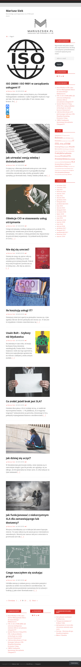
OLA (66, 151)
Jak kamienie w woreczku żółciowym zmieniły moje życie (64, 627)
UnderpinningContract (68, 168)
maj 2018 (60, 218)
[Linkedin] (7, 113)
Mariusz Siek (14, 11)
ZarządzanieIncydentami (62, 172)
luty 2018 (60, 224)
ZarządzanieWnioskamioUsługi (61, 174)
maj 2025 (60, 189)
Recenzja (71, 159)
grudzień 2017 (61, 228)
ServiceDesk (57, 162)
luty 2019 (60, 206)
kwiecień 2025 (61, 191)
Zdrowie (70, 174)
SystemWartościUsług (61, 166)
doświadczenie (65, 141)
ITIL (57, 143)
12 (30, 601)
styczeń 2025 (61, 197)
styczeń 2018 (61, 226)
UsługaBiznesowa (58, 170)
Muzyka (56, 151)
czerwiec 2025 (61, 187)
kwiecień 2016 (61, 234)
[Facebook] (7, 106)
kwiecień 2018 (61, 220)
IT (73, 141)
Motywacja (72, 149)
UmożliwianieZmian (60, 168)
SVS (70, 164)
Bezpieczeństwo (66, 135)
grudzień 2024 (61, 200)
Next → (35, 601)
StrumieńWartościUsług (62, 164)
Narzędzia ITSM (61, 151)
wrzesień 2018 (61, 212)
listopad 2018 (61, 210)
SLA (73, 162)
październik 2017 (62, 232)
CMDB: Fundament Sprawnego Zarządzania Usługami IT (65, 122)
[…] (15, 101)
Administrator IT (59, 135)
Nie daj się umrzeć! (17, 249)
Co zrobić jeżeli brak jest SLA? (24, 401)
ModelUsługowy (66, 149)
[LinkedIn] (61, 76)
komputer (66, 146)
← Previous (10, 601)
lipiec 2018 (60, 214)
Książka (72, 147)
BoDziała (59, 138)
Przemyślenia (61, 159)
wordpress (71, 170)
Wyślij (59, 64)
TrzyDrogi (70, 166)
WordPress (29, 664)
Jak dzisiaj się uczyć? (18, 458)
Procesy (57, 156)
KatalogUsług (59, 147)
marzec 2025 (61, 193)
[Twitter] (7, 109)
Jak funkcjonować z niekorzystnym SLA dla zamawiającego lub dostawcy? (27, 518)
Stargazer (38, 664)
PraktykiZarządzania (63, 153)
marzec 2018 (61, 222)
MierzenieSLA (58, 149)
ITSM (67, 144)
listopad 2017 (61, 230)
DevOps (68, 138)
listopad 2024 (61, 202)
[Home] (7, 36)
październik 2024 (62, 204)
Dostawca (58, 141)
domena (72, 138)
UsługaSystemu (65, 170)
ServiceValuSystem (65, 162)
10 (25, 601)
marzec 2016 (61, 236)
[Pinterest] (59, 76)
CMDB (64, 138)
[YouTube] (63, 76)
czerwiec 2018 (61, 216)
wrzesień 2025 (61, 185)
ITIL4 (62, 144)
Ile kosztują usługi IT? (19, 310)
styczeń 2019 (61, 208)
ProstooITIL (65, 156)
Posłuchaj (69, 151)
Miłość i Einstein (61, 635)
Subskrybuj (74, 663)
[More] (8, 116)
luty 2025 (60, 195)
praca (73, 151)
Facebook (70, 141)
